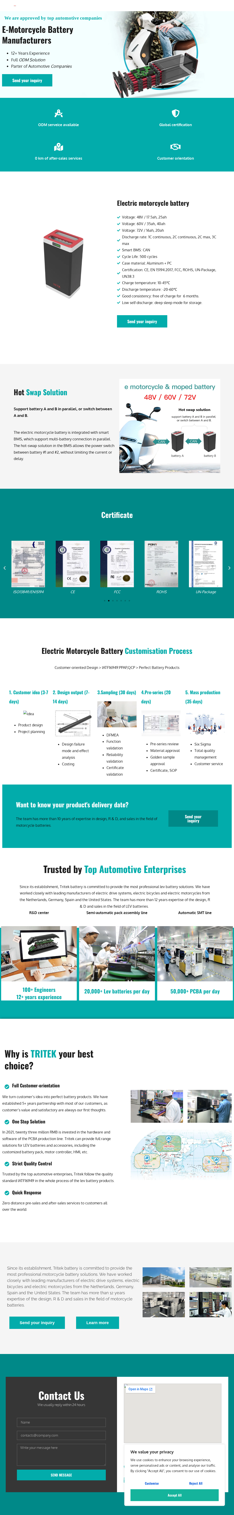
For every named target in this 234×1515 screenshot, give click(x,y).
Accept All (175, 1495)
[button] (4, 568)
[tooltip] (113, 735)
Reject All (195, 1483)
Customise (152, 1483)
